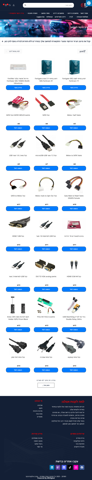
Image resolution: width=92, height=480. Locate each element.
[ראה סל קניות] (6, 5)
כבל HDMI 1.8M (18, 236)
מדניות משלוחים (37, 438)
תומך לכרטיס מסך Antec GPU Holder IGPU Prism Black (18, 318)
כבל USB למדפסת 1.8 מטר (46, 236)
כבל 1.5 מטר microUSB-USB (46, 155)
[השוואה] (10, 5)
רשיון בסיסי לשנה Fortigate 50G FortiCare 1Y (74, 79)
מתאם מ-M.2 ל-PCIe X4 (46, 317)
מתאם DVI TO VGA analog (46, 276)
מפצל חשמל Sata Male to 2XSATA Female (73, 197)
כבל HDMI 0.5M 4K (74, 276)
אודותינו (39, 405)
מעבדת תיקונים (79, 447)
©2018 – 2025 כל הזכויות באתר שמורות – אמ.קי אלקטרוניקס (46, 476)
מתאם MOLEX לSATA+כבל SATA (18, 115)
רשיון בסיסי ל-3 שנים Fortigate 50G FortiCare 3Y (46, 79)
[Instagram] (76, 467)
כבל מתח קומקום (74, 357)
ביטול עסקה (38, 444)
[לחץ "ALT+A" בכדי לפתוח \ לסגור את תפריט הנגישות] (89, 3)
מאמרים (39, 417)
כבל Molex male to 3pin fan (46, 196)
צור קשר (39, 447)
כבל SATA (46, 115)
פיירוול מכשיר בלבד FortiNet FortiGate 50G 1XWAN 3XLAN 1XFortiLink (18, 80)
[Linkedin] (52, 467)
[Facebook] (82, 467)
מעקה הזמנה (38, 441)
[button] (74, 128)
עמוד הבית (53, 30)
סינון (82, 51)
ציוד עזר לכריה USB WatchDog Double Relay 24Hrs (74, 318)
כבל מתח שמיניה (46, 357)
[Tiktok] (70, 467)
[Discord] (64, 467)
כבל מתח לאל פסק (18, 357)
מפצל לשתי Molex (74, 115)
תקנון (40, 408)
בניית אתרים (80, 438)
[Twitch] (58, 467)
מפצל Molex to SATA (74, 155)
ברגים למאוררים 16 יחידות (73, 236)
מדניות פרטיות (37, 411)
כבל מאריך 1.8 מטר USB (18, 155)
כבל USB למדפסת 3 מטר (18, 276)
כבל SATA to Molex (18, 196)
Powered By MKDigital (46, 478)
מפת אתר (39, 414)
